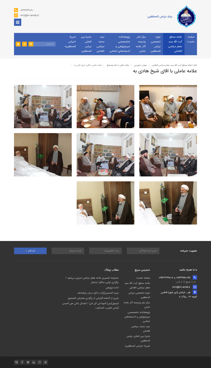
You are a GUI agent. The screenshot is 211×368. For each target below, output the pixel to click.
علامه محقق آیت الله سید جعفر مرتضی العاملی (175, 44)
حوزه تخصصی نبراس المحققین (156, 44)
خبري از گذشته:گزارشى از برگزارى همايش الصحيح (93, 298)
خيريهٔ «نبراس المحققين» (70, 41)
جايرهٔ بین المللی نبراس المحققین (86, 44)
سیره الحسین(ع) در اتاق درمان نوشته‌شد (98, 293)
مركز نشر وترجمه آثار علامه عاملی (141, 44)
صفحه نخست (191, 39)
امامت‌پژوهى (112, 288)
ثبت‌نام (31, 251)
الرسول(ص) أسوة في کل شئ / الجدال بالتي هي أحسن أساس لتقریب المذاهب (91, 305)
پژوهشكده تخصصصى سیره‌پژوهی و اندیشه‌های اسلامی (119, 44)
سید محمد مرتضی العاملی (100, 44)
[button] (24, 44)
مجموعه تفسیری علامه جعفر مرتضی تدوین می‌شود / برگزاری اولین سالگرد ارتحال (92, 280)
